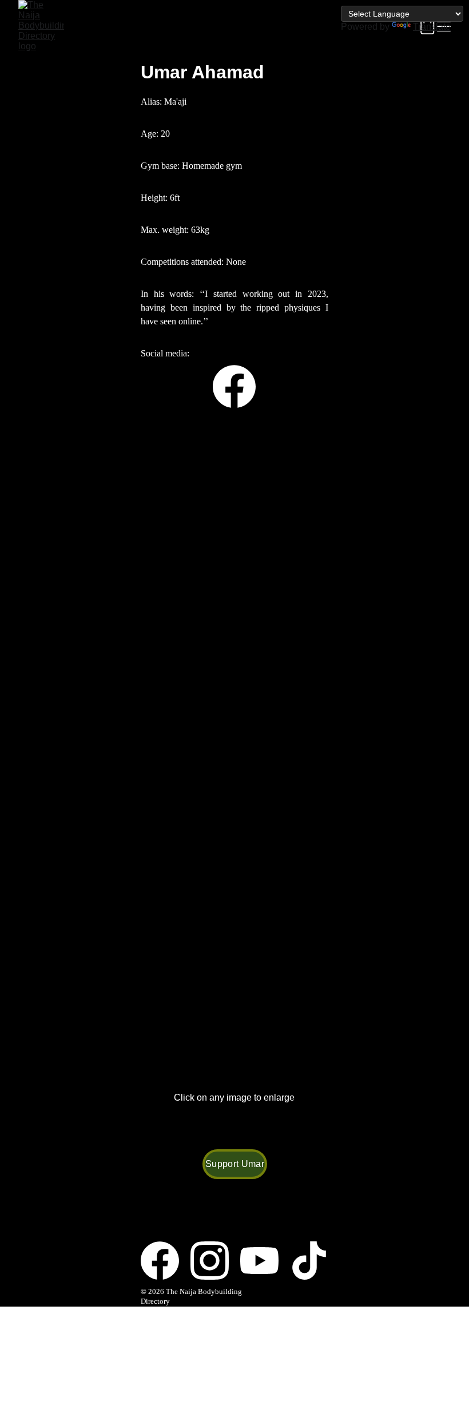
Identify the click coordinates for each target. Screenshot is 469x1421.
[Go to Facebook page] (234, 386)
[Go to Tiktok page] (309, 1260)
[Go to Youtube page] (265, 1260)
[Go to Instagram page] (215, 1260)
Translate (432, 26)
